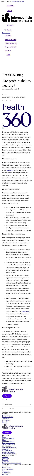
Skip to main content (18, 1)
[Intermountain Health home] (17, 17)
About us (8, 51)
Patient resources (10, 43)
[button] (7, 396)
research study (26, 311)
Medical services (10, 39)
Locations (8, 35)
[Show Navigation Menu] (16, 10)
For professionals (10, 47)
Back (8, 54)
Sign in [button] (9, 30)
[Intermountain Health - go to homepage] (12, 392)
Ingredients (10, 170)
